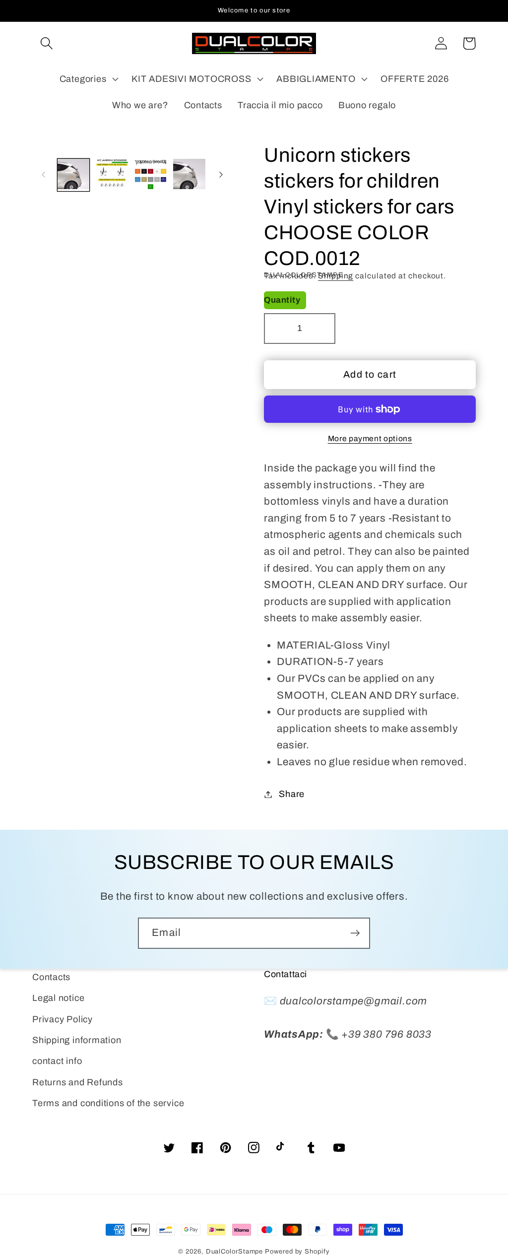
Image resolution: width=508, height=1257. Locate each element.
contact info (57, 1061)
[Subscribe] (355, 933)
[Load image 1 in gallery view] (74, 175)
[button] (46, 43)
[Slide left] (43, 175)
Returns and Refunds (77, 1082)
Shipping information (77, 1040)
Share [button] (292, 794)
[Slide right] (221, 175)
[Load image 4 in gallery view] (189, 175)
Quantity (282, 300)
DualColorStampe (234, 1251)
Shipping (335, 275)
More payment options (370, 438)
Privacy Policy (62, 1019)
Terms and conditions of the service (108, 1103)
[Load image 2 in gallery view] (112, 175)
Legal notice (58, 998)
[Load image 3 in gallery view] (150, 175)
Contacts (51, 977)
